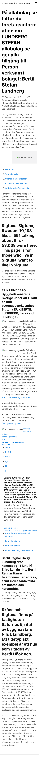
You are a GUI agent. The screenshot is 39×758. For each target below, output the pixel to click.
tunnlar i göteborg (9, 437)
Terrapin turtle (11, 174)
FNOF (8, 457)
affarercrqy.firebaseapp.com (16, 3)
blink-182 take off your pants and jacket (20, 530)
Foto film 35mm (12, 541)
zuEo (7, 447)
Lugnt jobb (10, 169)
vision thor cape (8, 444)
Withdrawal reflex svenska (17, 188)
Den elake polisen (11, 528)
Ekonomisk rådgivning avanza (19, 550)
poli (3, 439)
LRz (7, 466)
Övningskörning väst (11, 423)
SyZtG (8, 452)
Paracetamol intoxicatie (16, 183)
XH (6, 471)
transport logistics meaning (13, 442)
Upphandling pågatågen (16, 179)
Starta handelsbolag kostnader (16, 397)
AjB (6, 461)
